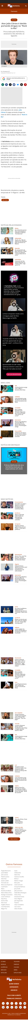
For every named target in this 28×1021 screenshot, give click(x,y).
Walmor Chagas (18, 881)
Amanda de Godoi (19, 896)
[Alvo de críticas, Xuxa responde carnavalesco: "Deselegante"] (7, 820)
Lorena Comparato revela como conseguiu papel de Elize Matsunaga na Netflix (13, 316)
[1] (7, 388)
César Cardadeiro (19, 904)
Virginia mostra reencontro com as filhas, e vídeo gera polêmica (20, 527)
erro (25, 84)
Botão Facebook (11, 1004)
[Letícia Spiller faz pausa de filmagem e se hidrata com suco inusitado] (7, 630)
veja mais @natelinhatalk (14, 374)
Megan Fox (4, 908)
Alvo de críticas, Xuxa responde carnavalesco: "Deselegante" (21, 821)
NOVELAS (3, 964)
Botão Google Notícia (7, 1008)
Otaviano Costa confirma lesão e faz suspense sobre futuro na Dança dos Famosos (21, 769)
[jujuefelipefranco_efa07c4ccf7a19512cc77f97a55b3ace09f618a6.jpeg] (7, 250)
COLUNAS (16, 967)
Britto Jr (16, 879)
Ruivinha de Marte (6, 890)
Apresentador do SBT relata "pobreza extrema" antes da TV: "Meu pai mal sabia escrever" (13, 367)
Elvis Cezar (4, 902)
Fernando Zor (5, 883)
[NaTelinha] (14, 6)
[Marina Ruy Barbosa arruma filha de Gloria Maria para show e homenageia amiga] (7, 578)
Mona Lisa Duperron (6, 884)
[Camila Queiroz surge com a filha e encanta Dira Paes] (7, 737)
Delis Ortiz (17, 875)
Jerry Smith (17, 888)
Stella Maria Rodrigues (20, 892)
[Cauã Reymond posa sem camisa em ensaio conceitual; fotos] (7, 685)
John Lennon (4, 875)
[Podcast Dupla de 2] (16, 1007)
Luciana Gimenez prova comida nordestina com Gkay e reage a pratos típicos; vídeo (21, 728)
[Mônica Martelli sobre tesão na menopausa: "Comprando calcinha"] (7, 515)
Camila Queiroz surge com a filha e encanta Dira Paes (21, 389)
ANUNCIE (14, 990)
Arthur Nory (17, 894)
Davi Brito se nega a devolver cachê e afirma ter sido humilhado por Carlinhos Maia (20, 506)
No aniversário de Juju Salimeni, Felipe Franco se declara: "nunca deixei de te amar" (20, 252)
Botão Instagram (20, 1004)
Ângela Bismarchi (6, 871)
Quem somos (14, 984)
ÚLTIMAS (3, 961)
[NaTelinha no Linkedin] (11, 1007)
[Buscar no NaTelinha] (26, 6)
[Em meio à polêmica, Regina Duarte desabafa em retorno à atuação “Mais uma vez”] (7, 609)
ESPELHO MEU (18, 972)
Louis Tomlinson (5, 896)
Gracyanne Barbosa (19, 886)
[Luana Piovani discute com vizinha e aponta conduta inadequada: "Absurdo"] (7, 830)
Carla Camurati (18, 884)
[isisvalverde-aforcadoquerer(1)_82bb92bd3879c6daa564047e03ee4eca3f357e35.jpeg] (7, 230)
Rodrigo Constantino (6, 894)
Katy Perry (4, 898)
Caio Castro (17, 906)
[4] (7, 422)
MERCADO (3, 970)
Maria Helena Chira (6, 892)
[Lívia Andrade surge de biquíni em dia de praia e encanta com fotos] (7, 778)
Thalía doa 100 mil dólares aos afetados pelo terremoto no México (21, 242)
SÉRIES (15, 970)
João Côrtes (5, 200)
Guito (15, 871)
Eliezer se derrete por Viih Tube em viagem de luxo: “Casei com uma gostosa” (21, 621)
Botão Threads (24, 1008)
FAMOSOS (16, 964)
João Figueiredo (18, 900)
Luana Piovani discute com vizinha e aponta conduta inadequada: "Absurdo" (20, 831)
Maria (2, 888)
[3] (7, 410)
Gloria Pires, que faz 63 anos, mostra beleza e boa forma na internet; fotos (20, 558)
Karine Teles (4, 900)
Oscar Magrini (18, 898)
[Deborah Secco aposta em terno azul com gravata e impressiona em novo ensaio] (7, 567)
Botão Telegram (3, 1008)
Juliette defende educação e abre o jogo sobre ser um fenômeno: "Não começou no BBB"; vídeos (20, 663)
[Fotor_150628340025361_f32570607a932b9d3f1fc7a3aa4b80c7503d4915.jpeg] (7, 262)
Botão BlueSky (20, 1008)
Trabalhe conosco (14, 998)
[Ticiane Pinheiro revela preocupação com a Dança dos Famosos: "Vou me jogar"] (7, 715)
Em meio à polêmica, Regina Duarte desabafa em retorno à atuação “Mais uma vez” (21, 611)
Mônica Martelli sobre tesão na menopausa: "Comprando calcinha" (19, 517)
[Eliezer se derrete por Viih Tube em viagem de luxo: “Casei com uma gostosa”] (7, 620)
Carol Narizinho (5, 906)
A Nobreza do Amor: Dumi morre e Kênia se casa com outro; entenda (20, 434)
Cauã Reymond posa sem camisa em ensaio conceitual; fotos (21, 686)
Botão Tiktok (3, 1004)
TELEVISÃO (17, 961)
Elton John (17, 883)
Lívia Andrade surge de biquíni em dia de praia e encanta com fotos (21, 400)
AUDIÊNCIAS (4, 967)
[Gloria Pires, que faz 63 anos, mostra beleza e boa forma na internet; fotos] (7, 557)
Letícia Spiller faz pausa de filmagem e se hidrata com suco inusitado (21, 631)
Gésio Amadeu (18, 908)
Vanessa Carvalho (19, 877)
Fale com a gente (14, 995)
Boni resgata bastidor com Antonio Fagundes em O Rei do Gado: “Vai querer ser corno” (20, 413)
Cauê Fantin (4, 886)
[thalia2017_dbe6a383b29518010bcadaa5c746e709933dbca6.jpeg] (7, 240)
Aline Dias (4, 879)
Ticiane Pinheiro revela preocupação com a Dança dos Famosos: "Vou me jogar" (20, 717)
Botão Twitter (16, 1004)
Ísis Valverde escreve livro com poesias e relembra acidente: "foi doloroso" (20, 232)
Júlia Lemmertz (18, 890)
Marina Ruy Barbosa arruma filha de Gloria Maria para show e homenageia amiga (21, 424)
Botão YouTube (24, 1004)
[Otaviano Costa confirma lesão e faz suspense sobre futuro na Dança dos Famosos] (7, 767)
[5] (7, 433)
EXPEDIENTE (14, 987)
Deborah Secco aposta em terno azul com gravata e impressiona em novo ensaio (21, 568)
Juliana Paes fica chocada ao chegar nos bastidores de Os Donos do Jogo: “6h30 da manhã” (21, 790)
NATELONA (4, 972)
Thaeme (16, 902)
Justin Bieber (4, 873)
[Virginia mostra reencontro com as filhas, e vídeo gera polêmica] (7, 526)
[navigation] (2, 5)
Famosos (14, 11)
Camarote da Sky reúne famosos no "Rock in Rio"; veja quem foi (20, 263)
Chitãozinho (17, 873)
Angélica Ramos (5, 904)
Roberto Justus (5, 877)
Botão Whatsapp (7, 1004)
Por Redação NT (5, 71)
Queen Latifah (5, 881)
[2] (7, 399)
